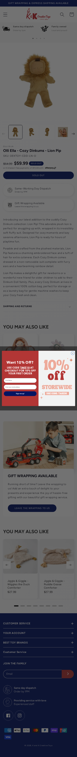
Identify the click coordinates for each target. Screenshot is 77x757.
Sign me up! (20, 394)
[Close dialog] (72, 353)
